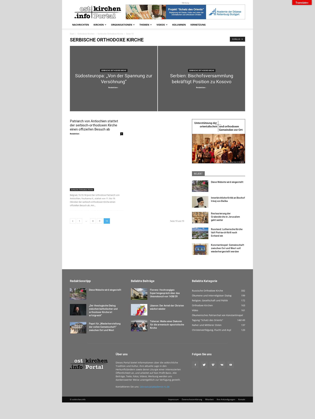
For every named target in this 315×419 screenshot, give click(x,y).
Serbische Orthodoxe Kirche (110, 33)
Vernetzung (198, 24)
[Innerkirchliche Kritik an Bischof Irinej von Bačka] (200, 202)
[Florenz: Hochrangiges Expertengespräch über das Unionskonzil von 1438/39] (139, 294)
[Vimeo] (213, 365)
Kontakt (241, 399)
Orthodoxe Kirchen (85, 33)
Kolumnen (179, 24)
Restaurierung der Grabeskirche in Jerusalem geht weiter (225, 216)
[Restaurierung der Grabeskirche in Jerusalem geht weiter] (200, 217)
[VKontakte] (222, 365)
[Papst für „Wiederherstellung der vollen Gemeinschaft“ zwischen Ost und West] (78, 327)
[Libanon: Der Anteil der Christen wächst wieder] (139, 309)
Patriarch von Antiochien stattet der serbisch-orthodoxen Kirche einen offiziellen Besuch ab (94, 125)
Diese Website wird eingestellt (227, 182)
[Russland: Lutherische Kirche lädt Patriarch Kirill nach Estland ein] (200, 233)
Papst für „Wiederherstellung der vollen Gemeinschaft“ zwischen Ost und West (104, 326)
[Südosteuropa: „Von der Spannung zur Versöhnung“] (113, 89)
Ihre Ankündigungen (226, 399)
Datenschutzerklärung (192, 399)
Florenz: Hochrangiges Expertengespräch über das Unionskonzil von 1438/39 (165, 293)
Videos (161, 24)
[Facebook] (195, 365)
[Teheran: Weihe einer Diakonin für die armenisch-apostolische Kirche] (139, 325)
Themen (144, 24)
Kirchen (99, 24)
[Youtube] (230, 365)
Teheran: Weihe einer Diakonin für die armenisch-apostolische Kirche (167, 324)
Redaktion (113, 87)
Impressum (173, 399)
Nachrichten (80, 24)
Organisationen (121, 24)
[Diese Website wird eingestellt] (200, 186)
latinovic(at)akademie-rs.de (154, 386)
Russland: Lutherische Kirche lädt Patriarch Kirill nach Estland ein (226, 232)
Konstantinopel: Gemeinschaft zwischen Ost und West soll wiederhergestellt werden (227, 248)
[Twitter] (204, 365)
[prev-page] (72, 221)
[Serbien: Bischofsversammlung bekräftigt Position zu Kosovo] (201, 89)
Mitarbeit (209, 399)
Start (72, 33)
